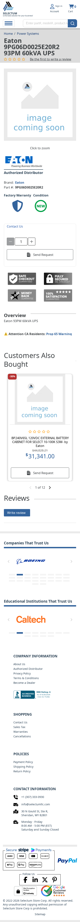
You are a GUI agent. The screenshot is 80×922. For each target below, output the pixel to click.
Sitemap (40, 914)
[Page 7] (59, 574)
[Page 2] (20, 574)
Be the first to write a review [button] (50, 59)
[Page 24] (66, 581)
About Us (19, 664)
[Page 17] (12, 581)
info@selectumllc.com (35, 804)
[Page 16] (66, 578)
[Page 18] (20, 581)
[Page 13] (43, 578)
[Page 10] (20, 578)
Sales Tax (19, 727)
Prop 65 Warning (59, 334)
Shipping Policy (23, 766)
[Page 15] (59, 578)
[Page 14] (51, 578)
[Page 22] (51, 581)
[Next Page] (71, 561)
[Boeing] (30, 561)
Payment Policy (23, 762)
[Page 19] (27, 581)
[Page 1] (12, 574)
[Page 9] (12, 578)
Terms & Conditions (26, 678)
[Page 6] (51, 574)
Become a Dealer (24, 683)
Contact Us (20, 722)
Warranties (20, 731)
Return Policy (21, 771)
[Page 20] (35, 581)
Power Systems (28, 33)
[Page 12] (35, 578)
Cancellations (22, 736)
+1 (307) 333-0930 (32, 797)
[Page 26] (43, 584)
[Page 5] (43, 574)
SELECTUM (10, 13)
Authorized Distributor (28, 669)
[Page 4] (35, 574)
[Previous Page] (8, 561)
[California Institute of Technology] (30, 619)
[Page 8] (66, 574)
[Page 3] (27, 574)
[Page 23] (59, 581)
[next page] (49, 487)
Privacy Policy (22, 673)
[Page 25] (35, 584)
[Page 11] (27, 578)
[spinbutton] (21, 241)
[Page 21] (43, 581)
